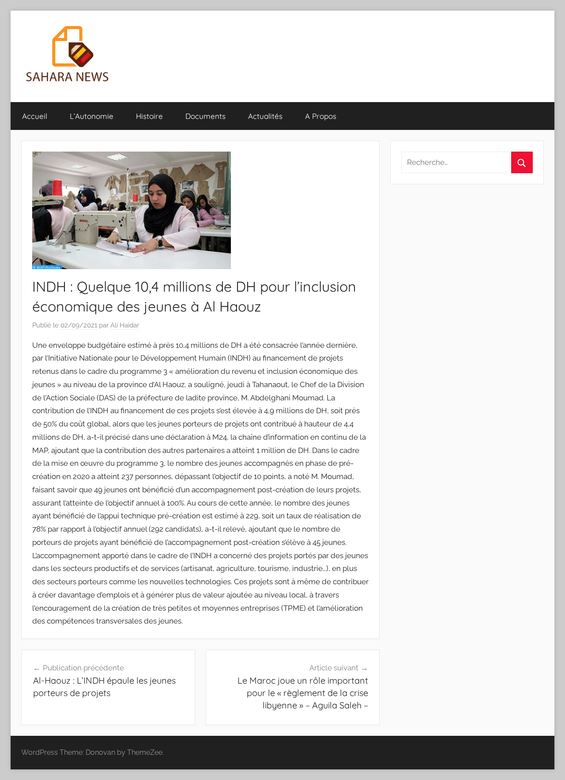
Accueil (34, 116)
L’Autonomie (91, 116)
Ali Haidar (124, 325)
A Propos (320, 116)
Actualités (265, 116)
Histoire (149, 116)
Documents (205, 116)
